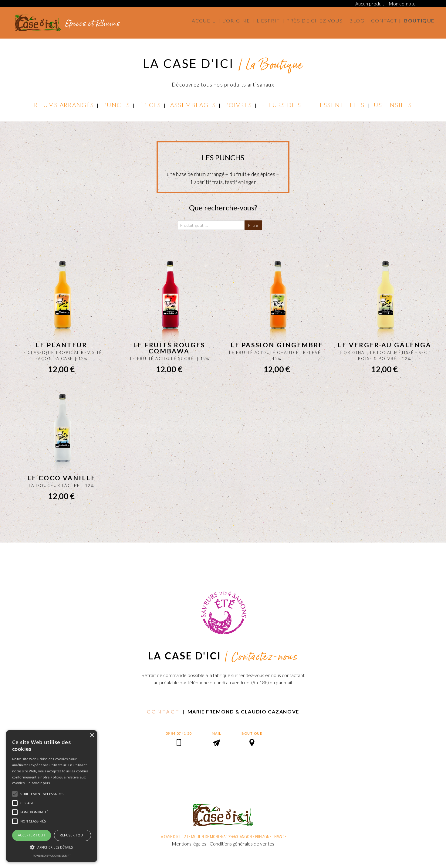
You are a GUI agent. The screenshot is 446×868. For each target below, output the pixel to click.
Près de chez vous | (316, 20)
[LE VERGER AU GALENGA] (384, 302)
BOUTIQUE (252, 733)
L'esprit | (271, 20)
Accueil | (206, 20)
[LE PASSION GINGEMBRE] (277, 302)
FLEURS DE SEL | (290, 104)
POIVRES (238, 104)
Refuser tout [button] (72, 835)
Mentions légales (189, 843)
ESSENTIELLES (342, 104)
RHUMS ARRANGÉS (64, 104)
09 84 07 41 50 (178, 733)
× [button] (92, 735)
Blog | (359, 20)
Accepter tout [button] (31, 835)
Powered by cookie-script (52, 856)
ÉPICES (150, 104)
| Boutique (416, 20)
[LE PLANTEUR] (61, 302)
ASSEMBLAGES (193, 104)
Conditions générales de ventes (242, 843)
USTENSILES (393, 104)
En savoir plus (38, 783)
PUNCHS (116, 104)
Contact (384, 20)
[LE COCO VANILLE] (61, 435)
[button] (51, 847)
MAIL (216, 733)
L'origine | (238, 20)
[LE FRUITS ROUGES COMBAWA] (169, 302)
